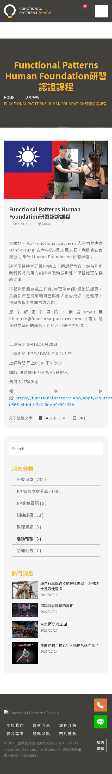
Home (9, 97)
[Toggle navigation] (101, 11)
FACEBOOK (54, 418)
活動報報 (32, 97)
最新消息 (42, 725)
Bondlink (53, 749)
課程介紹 (68, 725)
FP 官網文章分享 (38, 491)
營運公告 (28, 550)
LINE (81, 418)
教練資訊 (28, 527)
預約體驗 (68, 733)
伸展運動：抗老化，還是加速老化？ (69, 645)
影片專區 (15, 733)
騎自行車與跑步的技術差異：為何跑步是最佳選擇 (69, 586)
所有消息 (31, 479)
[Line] (100, 721)
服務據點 (42, 733)
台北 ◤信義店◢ (53, 624)
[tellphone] (100, 705)
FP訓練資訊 (31, 503)
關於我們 (15, 725)
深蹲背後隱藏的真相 (56, 605)
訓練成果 (29, 515)
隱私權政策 (72, 749)
